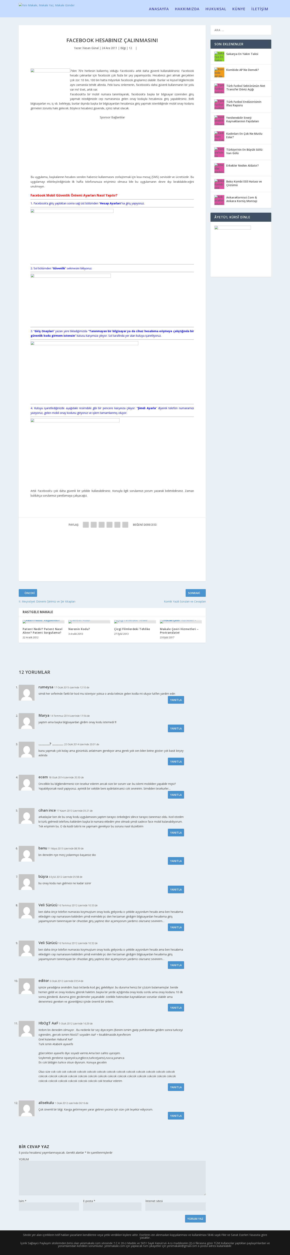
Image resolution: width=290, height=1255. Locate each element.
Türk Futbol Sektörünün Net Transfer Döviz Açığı (245, 87)
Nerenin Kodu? (79, 629)
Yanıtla (176, 700)
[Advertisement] (112, 144)
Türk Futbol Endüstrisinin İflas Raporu (243, 103)
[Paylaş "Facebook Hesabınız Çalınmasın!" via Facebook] (86, 525)
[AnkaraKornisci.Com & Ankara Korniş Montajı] (219, 200)
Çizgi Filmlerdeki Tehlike (132, 629)
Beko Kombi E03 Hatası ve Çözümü (244, 183)
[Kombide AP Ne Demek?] (219, 72)
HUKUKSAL (215, 9)
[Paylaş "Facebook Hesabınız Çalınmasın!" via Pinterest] (117, 525)
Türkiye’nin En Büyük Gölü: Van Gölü (244, 151)
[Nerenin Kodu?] (89, 621)
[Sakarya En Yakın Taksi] (219, 56)
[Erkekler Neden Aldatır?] (219, 168)
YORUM (24, 1159)
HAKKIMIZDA (187, 9)
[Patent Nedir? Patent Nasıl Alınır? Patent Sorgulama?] (44, 621)
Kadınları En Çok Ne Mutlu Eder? (244, 135)
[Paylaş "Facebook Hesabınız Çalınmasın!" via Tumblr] (109, 525)
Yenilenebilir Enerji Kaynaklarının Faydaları (242, 119)
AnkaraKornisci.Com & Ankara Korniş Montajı (241, 199)
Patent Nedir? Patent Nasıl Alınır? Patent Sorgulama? (42, 630)
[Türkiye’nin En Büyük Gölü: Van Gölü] (219, 152)
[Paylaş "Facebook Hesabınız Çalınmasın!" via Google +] (102, 525)
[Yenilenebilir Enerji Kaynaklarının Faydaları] (219, 120)
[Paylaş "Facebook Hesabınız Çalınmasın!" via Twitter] (94, 525)
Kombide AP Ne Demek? (242, 70)
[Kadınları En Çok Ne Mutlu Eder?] (219, 136)
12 (131, 48)
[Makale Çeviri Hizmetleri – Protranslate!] (181, 621)
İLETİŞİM (259, 9)
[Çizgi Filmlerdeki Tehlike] (135, 621)
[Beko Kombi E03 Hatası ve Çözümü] (219, 184)
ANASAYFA (159, 9)
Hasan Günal (90, 48)
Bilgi (123, 48)
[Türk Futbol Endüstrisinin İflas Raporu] (219, 104)
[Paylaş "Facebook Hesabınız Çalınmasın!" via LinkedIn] (125, 525)
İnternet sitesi (154, 1201)
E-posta (89, 1201)
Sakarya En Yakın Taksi (242, 54)
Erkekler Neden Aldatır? (242, 165)
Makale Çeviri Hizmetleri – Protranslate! (179, 630)
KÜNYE (238, 9)
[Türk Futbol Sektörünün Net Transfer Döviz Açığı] (219, 88)
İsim (22, 1201)
